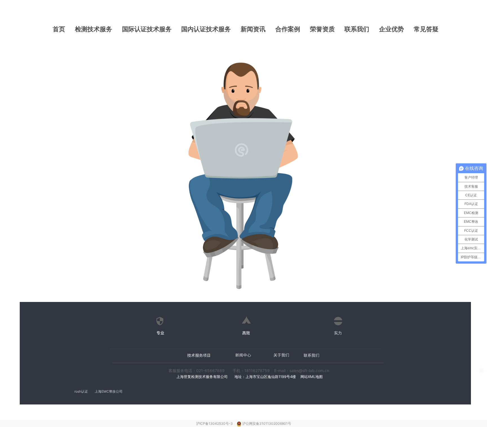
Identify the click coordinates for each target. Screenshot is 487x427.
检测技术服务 (93, 29)
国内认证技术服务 (206, 29)
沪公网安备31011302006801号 (266, 423)
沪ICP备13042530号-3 (215, 423)
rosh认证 (81, 391)
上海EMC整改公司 (109, 391)
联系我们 (356, 29)
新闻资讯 (253, 29)
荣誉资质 (322, 29)
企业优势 (391, 29)
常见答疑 (426, 29)
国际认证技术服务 (147, 29)
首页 (59, 29)
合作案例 (287, 29)
